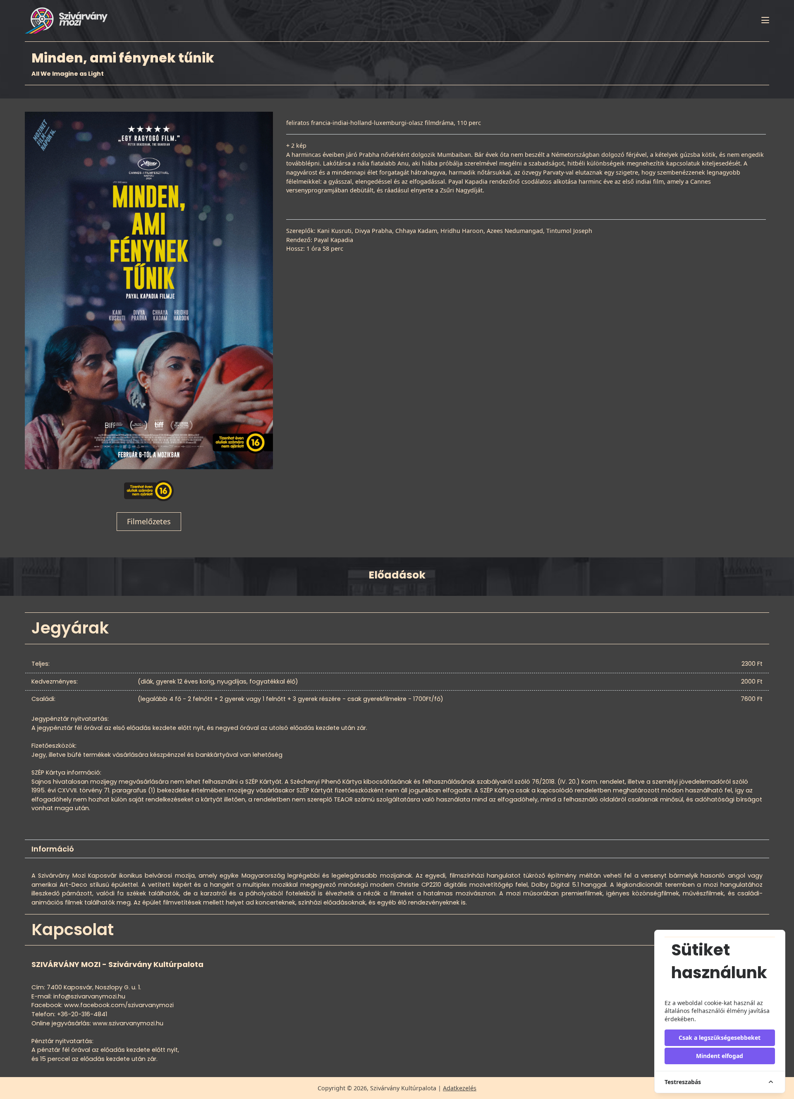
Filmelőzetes (149, 521)
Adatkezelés (459, 1088)
